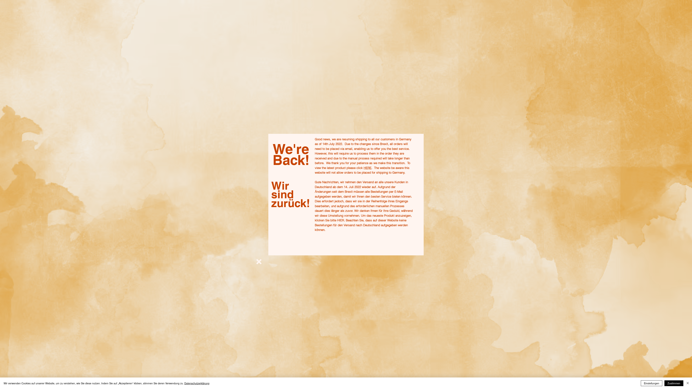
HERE (367, 168)
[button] (259, 261)
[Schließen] (688, 383)
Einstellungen (651, 383)
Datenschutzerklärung (196, 383)
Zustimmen (673, 383)
